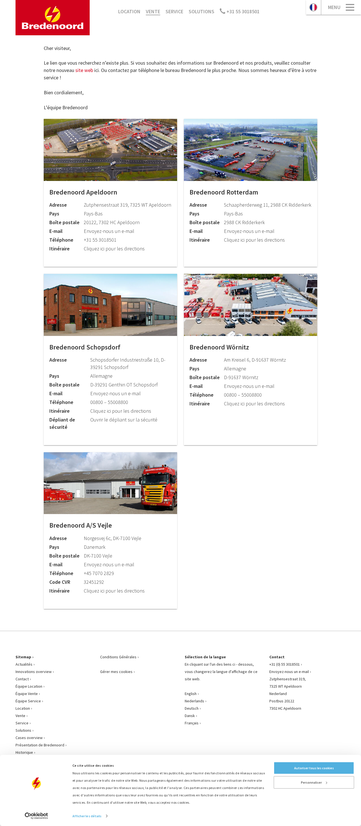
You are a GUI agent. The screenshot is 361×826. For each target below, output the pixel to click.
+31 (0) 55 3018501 (284, 664)
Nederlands (194, 700)
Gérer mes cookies (116, 671)
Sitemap (23, 656)
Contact (22, 678)
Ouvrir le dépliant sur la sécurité (123, 419)
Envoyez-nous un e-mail (289, 671)
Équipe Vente (27, 693)
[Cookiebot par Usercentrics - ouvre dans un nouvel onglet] (36, 815)
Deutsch (192, 708)
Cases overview (29, 737)
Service (174, 11)
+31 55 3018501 (242, 11)
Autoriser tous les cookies (314, 768)
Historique (24, 752)
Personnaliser (311, 782)
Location (129, 11)
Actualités (24, 664)
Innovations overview (34, 671)
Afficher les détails (87, 816)
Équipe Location (29, 686)
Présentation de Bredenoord (40, 745)
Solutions (201, 11)
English (191, 693)
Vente (153, 11)
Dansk (190, 715)
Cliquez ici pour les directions (114, 248)
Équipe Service (28, 700)
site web (84, 70)
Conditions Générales (118, 656)
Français (192, 723)
